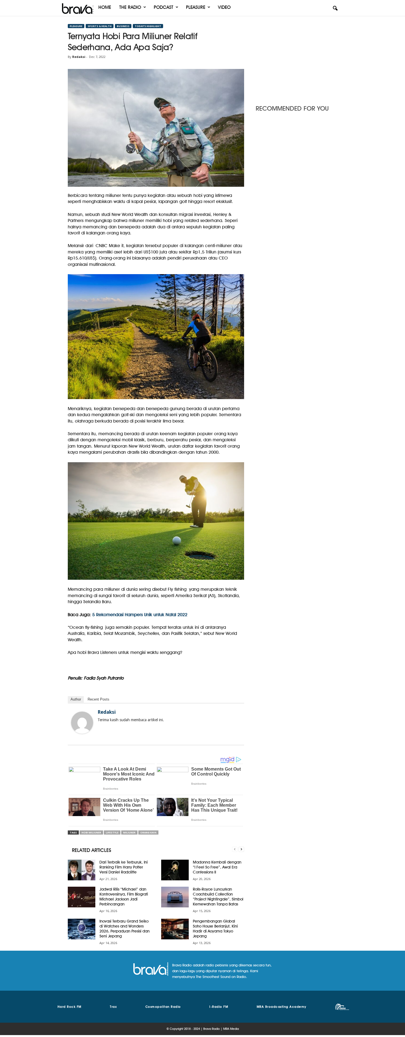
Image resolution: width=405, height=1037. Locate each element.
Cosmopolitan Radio (163, 1007)
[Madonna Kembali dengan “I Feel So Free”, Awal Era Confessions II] (175, 870)
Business (123, 26)
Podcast (163, 7)
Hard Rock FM (70, 1007)
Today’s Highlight (148, 26)
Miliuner (129, 832)
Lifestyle (112, 832)
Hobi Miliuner (91, 832)
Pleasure (195, 7)
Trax (113, 1007)
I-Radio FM (218, 1007)
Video (224, 7)
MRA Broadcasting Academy (282, 1007)
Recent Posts (98, 699)
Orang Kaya (148, 832)
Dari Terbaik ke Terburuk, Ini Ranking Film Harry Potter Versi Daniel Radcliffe (123, 867)
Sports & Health (100, 26)
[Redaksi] (82, 723)
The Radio (130, 7)
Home (104, 7)
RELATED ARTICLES (91, 850)
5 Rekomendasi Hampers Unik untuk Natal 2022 (139, 614)
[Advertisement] (296, 58)
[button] (335, 8)
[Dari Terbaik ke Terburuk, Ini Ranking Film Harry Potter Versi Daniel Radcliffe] (81, 870)
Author (76, 699)
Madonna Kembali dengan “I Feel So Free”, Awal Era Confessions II (217, 867)
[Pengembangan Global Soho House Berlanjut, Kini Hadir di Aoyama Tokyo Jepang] (175, 929)
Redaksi (78, 57)
